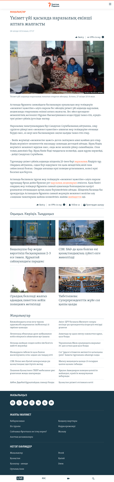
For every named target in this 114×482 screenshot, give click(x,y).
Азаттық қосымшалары (21, 437)
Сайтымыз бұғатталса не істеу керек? (28, 432)
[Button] (79, 37)
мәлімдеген (74, 197)
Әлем (60, 463)
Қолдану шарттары (67, 421)
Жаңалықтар (16, 453)
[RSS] (44, 402)
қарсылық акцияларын (64, 183)
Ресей (61, 453)
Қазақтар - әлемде (19, 463)
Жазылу (62, 432)
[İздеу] (93, 478)
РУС (44, 478)
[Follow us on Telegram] (38, 402)
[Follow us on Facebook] (12, 402)
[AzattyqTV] (68, 478)
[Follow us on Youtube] (25, 402)
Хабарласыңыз (17, 421)
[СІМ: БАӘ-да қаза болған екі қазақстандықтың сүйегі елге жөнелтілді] (81, 233)
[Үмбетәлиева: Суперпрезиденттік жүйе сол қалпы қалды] (81, 280)
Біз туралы (15, 426)
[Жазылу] (51, 402)
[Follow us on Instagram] (32, 402)
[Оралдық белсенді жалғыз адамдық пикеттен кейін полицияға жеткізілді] (32, 280)
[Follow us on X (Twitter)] (19, 402)
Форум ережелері (66, 426)
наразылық (81, 161)
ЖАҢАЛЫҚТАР (18, 12)
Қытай (61, 458)
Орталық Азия (17, 469)
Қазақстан (15, 458)
